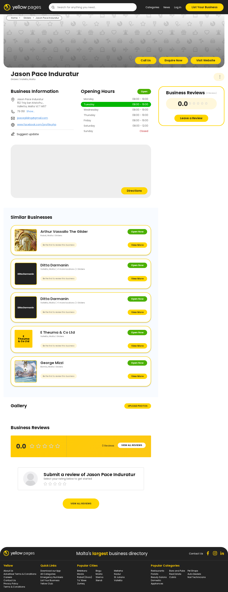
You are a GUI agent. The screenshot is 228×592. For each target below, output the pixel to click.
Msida (80, 573)
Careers (8, 577)
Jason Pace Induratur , (31, 102)
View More (137, 244)
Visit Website (205, 60)
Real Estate (175, 573)
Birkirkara (82, 570)
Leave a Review (191, 118)
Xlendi (99, 580)
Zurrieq (81, 583)
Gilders (27, 17)
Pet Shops (193, 570)
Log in (177, 7)
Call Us (146, 60)
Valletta (118, 580)
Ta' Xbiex (81, 580)
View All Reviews (131, 445)
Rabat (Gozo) (84, 577)
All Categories (48, 573)
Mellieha (118, 570)
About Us (8, 570)
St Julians (119, 577)
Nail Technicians (197, 577)
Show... (31, 111)
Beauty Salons (159, 577)
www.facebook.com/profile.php (36, 124)
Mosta (99, 573)
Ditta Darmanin (54, 265)
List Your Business (204, 7)
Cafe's (172, 577)
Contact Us (10, 580)
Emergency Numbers (51, 577)
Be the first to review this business (58, 245)
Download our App (50, 570)
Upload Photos (137, 405)
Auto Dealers (194, 573)
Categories (152, 7)
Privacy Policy (11, 583)
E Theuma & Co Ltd (57, 332)
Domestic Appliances (157, 582)
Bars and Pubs (177, 570)
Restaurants (157, 570)
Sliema (99, 577)
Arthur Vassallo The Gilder (64, 231)
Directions (134, 191)
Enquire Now (173, 60)
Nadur (117, 573)
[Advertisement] (185, 151)
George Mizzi (51, 362)
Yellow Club (46, 583)
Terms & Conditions (14, 586)
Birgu (98, 570)
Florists (154, 573)
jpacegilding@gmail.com (32, 118)
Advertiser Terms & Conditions (20, 573)
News (167, 7)
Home (14, 17)
